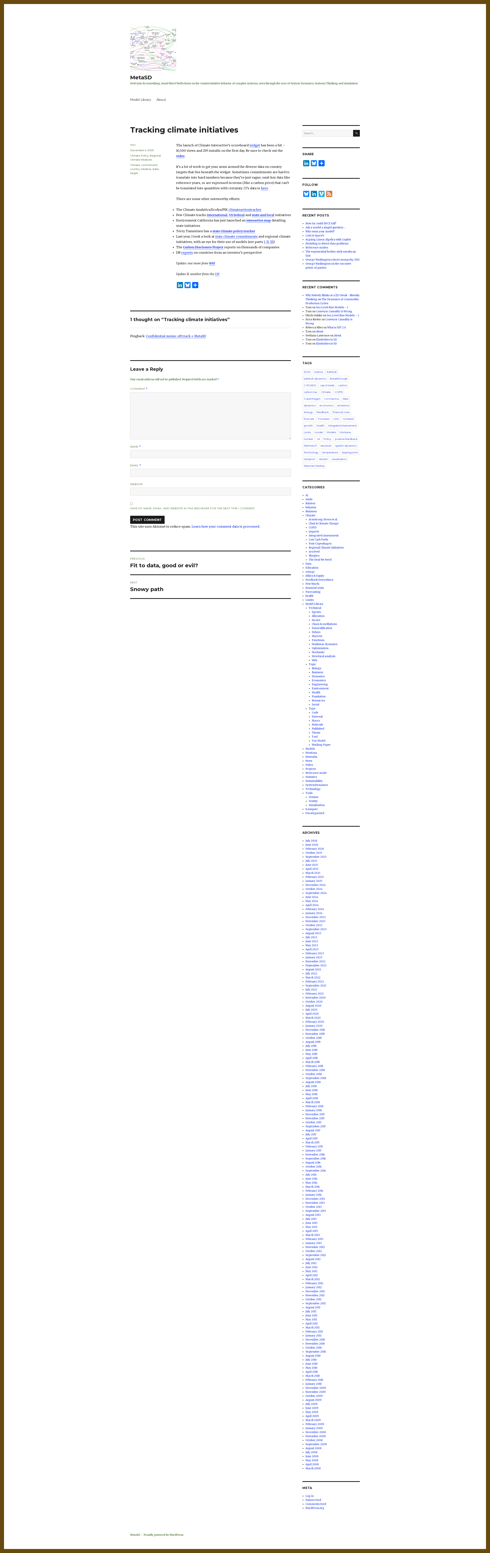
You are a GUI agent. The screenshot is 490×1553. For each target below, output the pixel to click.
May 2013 (311, 1227)
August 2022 (313, 969)
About (161, 100)
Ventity (313, 801)
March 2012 (312, 1279)
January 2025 (313, 881)
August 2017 (312, 1130)
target (134, 173)
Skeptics (314, 555)
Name (135, 446)
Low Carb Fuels (318, 539)
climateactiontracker (245, 210)
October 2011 (313, 1299)
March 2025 (312, 873)
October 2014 (313, 1166)
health (320, 425)
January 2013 (313, 1243)
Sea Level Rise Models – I (332, 307)
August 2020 (313, 1005)
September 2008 (316, 1444)
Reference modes (316, 247)
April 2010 (311, 1371)
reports (187, 252)
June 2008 (311, 1456)
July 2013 (311, 1219)
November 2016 (315, 1154)
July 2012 (311, 1263)
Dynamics (318, 676)
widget (254, 145)
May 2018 (311, 1094)
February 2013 (314, 1239)
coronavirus (331, 398)
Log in (309, 1496)
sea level (325, 445)
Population (319, 696)
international (217, 215)
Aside (309, 499)
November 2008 (315, 1436)
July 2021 (311, 989)
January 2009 (314, 1428)
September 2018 (315, 1078)
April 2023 (311, 949)
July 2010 (311, 1359)
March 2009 (313, 1420)
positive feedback (346, 438)
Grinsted (348, 418)
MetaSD (141, 77)
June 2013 (311, 1223)
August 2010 (313, 1355)
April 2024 (312, 905)
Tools (309, 793)
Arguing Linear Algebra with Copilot (328, 239)
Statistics (311, 777)
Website (136, 484)
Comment (139, 388)
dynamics (310, 405)
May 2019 (311, 1054)
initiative (146, 169)
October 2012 (313, 1251)
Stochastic (318, 652)
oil (318, 438)
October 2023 (313, 925)
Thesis (316, 732)
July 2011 (310, 1311)
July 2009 (311, 1404)
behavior (310, 507)
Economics (319, 680)
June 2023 (311, 941)
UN (217, 274)
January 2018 (313, 1110)
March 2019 (312, 1062)
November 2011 (314, 1295)
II (267, 242)
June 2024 (311, 897)
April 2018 (311, 1098)
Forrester (324, 418)
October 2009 (314, 1396)
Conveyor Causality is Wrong (334, 311)
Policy (145, 155)
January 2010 (313, 1384)
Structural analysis (323, 656)
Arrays (316, 620)
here (264, 188)
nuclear (308, 438)
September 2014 (315, 1170)
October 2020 (314, 1001)
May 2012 (311, 1271)
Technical (315, 608)
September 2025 (315, 856)
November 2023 (315, 921)
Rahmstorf (310, 445)
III (272, 242)
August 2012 (313, 1259)
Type (312, 708)
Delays (316, 632)
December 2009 (315, 1388)
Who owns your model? (320, 231)
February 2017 (314, 1146)
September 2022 (316, 965)
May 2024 (311, 901)
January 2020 (314, 1025)
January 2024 (314, 913)
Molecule (317, 724)
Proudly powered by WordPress (163, 1535)
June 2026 (311, 844)
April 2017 (311, 1138)
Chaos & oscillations (324, 624)
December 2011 (315, 1291)
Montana (345, 432)
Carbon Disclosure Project (203, 247)
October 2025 (313, 852)
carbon (342, 385)
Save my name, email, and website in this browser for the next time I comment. (193, 508)
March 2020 (313, 1017)
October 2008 (314, 1440)
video (180, 156)
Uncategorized (314, 813)
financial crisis (341, 412)
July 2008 (311, 1452)
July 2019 (310, 1046)
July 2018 (311, 1086)
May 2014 (311, 1182)
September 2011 (315, 1303)
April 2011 (311, 1323)
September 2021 (315, 985)
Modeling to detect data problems (327, 243)
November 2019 (315, 1034)
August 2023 (313, 933)
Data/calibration (322, 628)
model (319, 432)
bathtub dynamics (315, 378)
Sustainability (314, 781)
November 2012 (315, 1247)
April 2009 (312, 1416)
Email (135, 465)
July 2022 (311, 973)
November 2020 (315, 997)
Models (331, 432)
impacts (314, 531)
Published (318, 728)
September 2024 (316, 893)
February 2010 (314, 1380)
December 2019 (315, 1030)
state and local (263, 215)
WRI (212, 263)
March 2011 (312, 1327)
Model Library (140, 100)
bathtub (332, 371)
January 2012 (313, 1287)
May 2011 (311, 1319)
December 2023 (315, 917)
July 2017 (310, 1134)
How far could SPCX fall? (320, 223)
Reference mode (316, 773)
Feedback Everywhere (319, 579)
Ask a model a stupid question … (325, 227)
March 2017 (312, 1142)
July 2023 (311, 937)
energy (308, 412)
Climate (135, 155)
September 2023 (316, 929)
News (308, 761)
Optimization (320, 648)
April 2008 (312, 1464)
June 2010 (311, 1363)
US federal (237, 215)
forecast (309, 418)
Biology (316, 668)
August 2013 (313, 1215)
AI (306, 495)
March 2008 (313, 1468)
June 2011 (311, 1315)
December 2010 (315, 1339)
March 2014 (312, 1186)
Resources (318, 700)
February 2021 (314, 993)
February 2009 (314, 1424)
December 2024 (315, 885)
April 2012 (311, 1275)
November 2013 (315, 1203)
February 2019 (314, 1066)
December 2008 (315, 1432)
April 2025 (311, 869)
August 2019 (312, 1042)
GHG (336, 418)
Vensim (323, 459)
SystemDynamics (316, 785)
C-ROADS (310, 385)
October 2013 (313, 1207)
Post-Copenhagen (320, 543)
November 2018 (315, 1070)
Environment (320, 688)
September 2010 (315, 1351)
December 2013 (315, 1198)
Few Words (312, 583)
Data (308, 563)
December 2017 (315, 1114)
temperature (330, 452)
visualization (339, 459)
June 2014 (311, 1178)
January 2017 (313, 1150)
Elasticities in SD (326, 339)
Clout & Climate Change (324, 523)
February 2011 (314, 1331)
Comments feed (315, 1504)
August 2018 (313, 1082)
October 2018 (313, 1074)
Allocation (318, 616)
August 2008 (313, 1448)
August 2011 (312, 1307)
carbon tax (310, 392)
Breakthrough (339, 378)
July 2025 (311, 861)
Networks (311, 756)
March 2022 (312, 977)
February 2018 (314, 1106)
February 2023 (314, 953)
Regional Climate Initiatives (326, 547)
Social (315, 704)
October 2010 (313, 1347)
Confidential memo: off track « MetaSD (176, 336)
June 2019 (311, 1050)
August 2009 (313, 1400)
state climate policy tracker (233, 231)
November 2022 (315, 961)
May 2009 (311, 1412)
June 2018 (311, 1090)
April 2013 (311, 1231)
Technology (311, 452)
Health (316, 692)
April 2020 (312, 1013)
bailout (318, 371)
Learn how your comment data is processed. (226, 526)
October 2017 (313, 1122)
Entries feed (313, 1500)
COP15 (339, 392)
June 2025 (311, 865)
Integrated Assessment (342, 425)
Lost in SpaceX (314, 235)
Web (314, 660)
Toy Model (318, 740)
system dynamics (345, 445)
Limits (307, 432)
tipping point (350, 452)
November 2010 (315, 1343)
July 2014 (311, 1174)
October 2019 (313, 1038)
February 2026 (314, 848)
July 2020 (311, 1009)
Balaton (310, 503)
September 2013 (315, 1211)
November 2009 (315, 1392)
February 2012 (314, 1283)
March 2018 (312, 1102)
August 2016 (312, 1162)
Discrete (317, 636)
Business (311, 511)
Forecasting (313, 592)
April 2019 (311, 1058)
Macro (316, 720)
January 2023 (313, 957)
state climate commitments (236, 236)
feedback (323, 412)
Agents (316, 612)
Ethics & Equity (314, 575)
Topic (312, 664)
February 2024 (314, 909)
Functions (318, 640)
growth (308, 425)
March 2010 (312, 1376)
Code (315, 712)
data (345, 398)
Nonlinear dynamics (324, 644)
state (155, 169)
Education (311, 567)
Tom (133, 144)
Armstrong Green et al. (323, 519)
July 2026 (311, 840)
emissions (343, 405)
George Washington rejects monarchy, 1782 (332, 259)
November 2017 (314, 1118)
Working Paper (321, 744)
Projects (310, 769)
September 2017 (315, 1126)
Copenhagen (312, 398)
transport (309, 459)
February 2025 (314, 877)
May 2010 (311, 1367)
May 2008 (311, 1460)
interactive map (258, 220)
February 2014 (314, 1190)
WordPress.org (314, 1508)
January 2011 (313, 1335)
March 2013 (312, 1235)
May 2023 (311, 945)
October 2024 (314, 889)
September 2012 (315, 1255)
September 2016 (315, 1158)
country (135, 169)
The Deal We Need (320, 559)
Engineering (320, 684)
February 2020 (314, 1021)
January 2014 (313, 1194)
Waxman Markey (314, 465)
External (317, 716)
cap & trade (327, 385)
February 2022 (314, 981)
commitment (149, 164)
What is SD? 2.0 (336, 327)
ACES (307, 371)
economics (326, 405)
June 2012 (311, 1267)
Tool (315, 736)
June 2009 (311, 1408)
